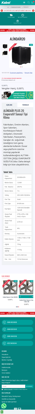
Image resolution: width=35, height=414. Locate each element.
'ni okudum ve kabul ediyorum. (15, 389)
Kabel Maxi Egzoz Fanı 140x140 (26, 301)
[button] (11, 55)
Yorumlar (25, 105)
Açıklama (9, 105)
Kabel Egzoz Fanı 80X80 (9, 297)
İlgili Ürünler (6, 276)
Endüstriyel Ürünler (16, 7)
